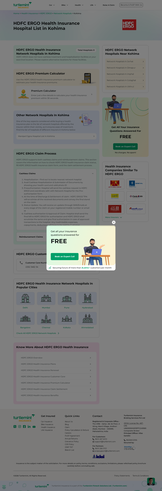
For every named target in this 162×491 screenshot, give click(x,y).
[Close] (114, 222)
